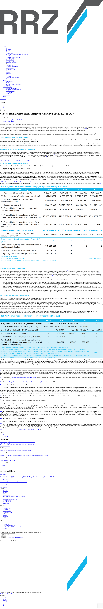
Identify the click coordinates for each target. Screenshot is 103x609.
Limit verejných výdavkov (12, 77)
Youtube (5, 600)
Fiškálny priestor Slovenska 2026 (8, 460)
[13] (99, 272)
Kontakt (5, 96)
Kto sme (8, 50)
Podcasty (8, 85)
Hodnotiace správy (10, 65)
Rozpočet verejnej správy (9, 121)
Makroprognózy (10, 68)
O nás (4, 47)
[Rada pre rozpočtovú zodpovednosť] (51, 44)
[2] (68, 132)
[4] (39, 143)
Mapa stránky (6, 503)
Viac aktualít (3, 448)
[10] (1, 411)
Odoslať (3, 535)
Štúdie (7, 70)
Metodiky (8, 73)
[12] (55, 272)
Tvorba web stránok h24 (6, 594)
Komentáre (8, 76)
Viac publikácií (3, 474)
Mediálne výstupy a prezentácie (13, 84)
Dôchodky (8, 78)
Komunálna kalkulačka (11, 88)
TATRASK (3, 465)
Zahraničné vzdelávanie (11, 62)
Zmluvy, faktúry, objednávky (13, 57)
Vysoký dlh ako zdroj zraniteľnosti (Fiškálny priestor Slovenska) (15, 450)
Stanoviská (5, 509)
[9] (100, 183)
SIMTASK (8, 93)
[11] (67, 270)
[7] (46, 156)
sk (3, 106)
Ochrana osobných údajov (9, 525)
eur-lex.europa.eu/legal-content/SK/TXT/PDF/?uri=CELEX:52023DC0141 (21, 429)
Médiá (4, 80)
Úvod (4, 46)
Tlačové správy (9, 81)
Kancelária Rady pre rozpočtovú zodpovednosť (17, 54)
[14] (52, 275)
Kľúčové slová (6, 95)
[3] (51, 134)
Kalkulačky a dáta (7, 87)
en (3, 107)
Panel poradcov (9, 53)
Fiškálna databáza (10, 91)
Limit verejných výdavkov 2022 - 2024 (12, 120)
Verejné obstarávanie (11, 56)
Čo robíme (8, 49)
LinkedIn (5, 601)
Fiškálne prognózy (10, 69)
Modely (8, 72)
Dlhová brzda (9, 92)
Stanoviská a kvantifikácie (12, 66)
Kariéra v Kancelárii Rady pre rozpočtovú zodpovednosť (16, 526)
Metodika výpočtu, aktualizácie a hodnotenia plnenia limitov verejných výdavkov (25, 382)
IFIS (7, 51)
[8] (12, 178)
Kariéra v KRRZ (10, 61)
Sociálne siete (9, 83)
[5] (33, 145)
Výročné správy (10, 58)
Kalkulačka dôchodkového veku (13, 89)
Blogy (7, 74)
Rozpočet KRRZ (10, 60)
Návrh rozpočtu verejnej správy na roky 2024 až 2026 (23, 377)
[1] (86, 128)
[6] (54, 154)
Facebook (5, 436)
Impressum (5, 522)
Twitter (4, 434)
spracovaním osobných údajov (16, 537)
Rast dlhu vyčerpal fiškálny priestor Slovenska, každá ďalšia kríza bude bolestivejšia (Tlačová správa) (24, 455)
